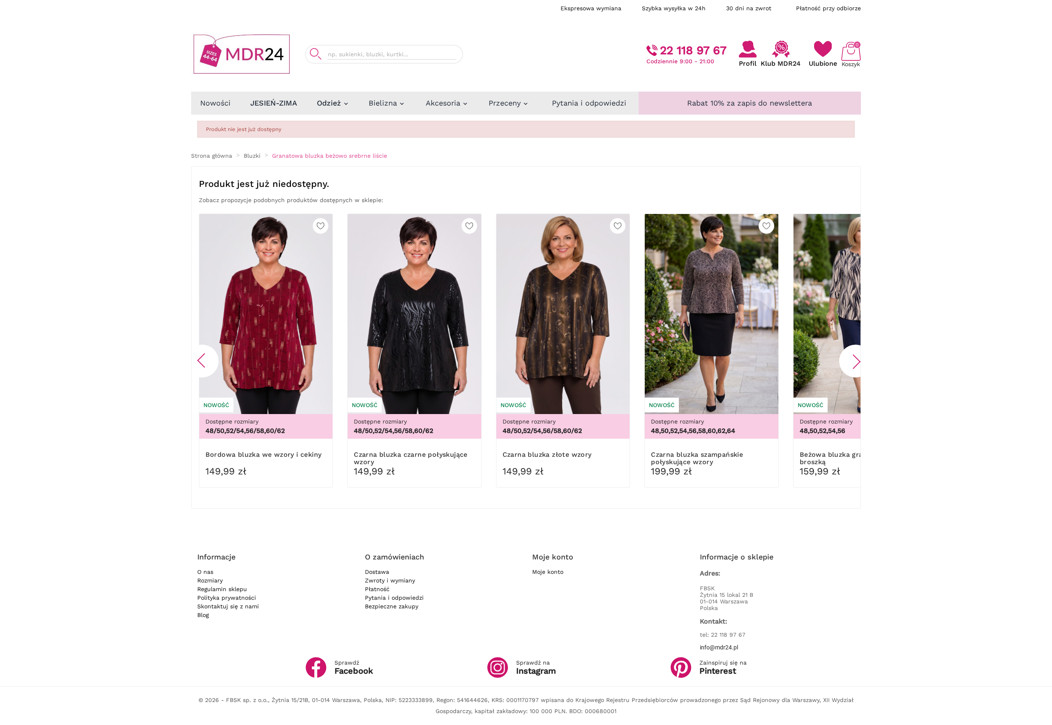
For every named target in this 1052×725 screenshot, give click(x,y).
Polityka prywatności (226, 597)
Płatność (377, 589)
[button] (202, 361)
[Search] (315, 54)
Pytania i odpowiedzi (394, 597)
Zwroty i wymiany (390, 580)
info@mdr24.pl (719, 647)
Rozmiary (210, 580)
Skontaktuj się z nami (228, 606)
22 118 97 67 (693, 50)
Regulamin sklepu (222, 589)
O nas (205, 571)
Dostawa (377, 571)
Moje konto (547, 571)
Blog (203, 615)
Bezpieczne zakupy (391, 606)
